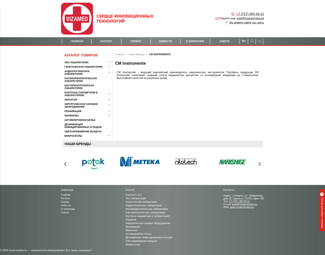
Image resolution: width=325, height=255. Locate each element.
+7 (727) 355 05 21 (250, 14)
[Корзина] (259, 41)
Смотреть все (134, 194)
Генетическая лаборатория (141, 201)
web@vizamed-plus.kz (250, 18)
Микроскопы (133, 244)
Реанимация (133, 226)
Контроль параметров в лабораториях (148, 216)
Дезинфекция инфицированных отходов (149, 237)
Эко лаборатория (136, 198)
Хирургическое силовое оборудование (148, 223)
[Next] (259, 164)
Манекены (132, 230)
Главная (119, 54)
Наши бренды (136, 54)
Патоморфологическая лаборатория (147, 208)
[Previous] (65, 164)
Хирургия (131, 219)
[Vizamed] (77, 19)
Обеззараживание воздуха (141, 240)
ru (244, 41)
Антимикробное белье (138, 233)
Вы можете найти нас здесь (247, 22)
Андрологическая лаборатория (144, 205)
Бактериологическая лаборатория (145, 212)
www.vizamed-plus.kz (242, 207)
